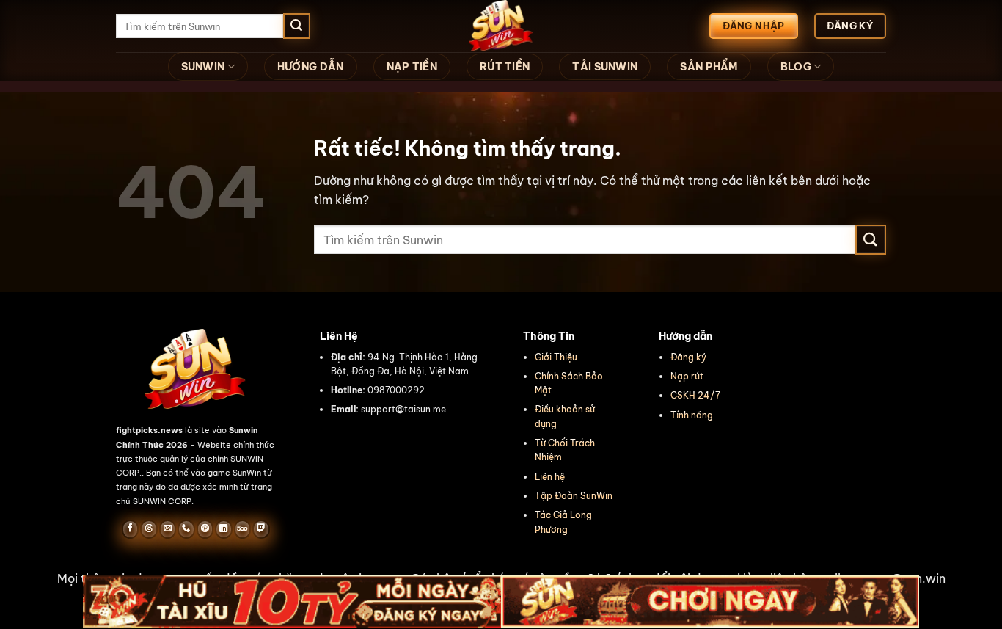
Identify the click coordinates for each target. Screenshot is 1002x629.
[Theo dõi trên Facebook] (130, 529)
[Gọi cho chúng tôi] (186, 529)
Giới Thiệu (556, 357)
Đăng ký (688, 357)
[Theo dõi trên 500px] (242, 529)
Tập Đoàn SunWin (573, 495)
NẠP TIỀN (412, 66)
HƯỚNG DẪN (310, 66)
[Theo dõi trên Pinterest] (205, 529)
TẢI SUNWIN (604, 66)
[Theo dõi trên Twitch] (260, 529)
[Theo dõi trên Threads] (148, 529)
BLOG (795, 66)
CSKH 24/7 (695, 395)
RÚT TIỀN (505, 66)
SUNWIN (203, 66)
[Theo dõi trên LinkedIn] (223, 529)
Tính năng (691, 415)
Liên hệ (550, 476)
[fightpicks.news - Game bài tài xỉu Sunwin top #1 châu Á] (501, 26)
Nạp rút (686, 376)
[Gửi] (296, 26)
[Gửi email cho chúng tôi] (167, 529)
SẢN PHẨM (708, 66)
